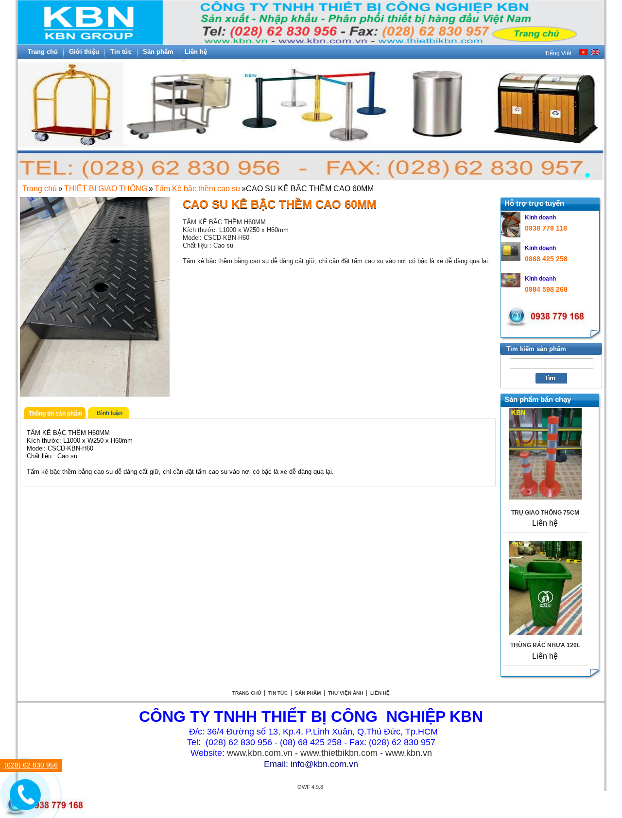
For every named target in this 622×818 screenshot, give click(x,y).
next (592, 116)
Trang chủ (39, 188)
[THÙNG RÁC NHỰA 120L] (545, 632)
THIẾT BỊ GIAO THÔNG (105, 188)
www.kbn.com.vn (260, 753)
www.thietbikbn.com (339, 753)
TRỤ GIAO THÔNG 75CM (545, 512)
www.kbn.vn (408, 753)
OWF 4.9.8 (310, 787)
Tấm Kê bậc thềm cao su (197, 188)
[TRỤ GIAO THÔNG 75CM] (545, 497)
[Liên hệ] (20, 800)
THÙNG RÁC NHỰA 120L (545, 645)
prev (30, 116)
